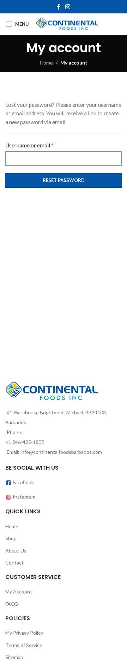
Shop (11, 538)
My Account (18, 591)
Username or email (29, 145)
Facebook (23, 482)
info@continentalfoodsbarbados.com (61, 452)
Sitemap (14, 657)
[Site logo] (67, 23)
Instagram (24, 497)
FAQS (11, 604)
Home (46, 63)
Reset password (64, 180)
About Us (15, 551)
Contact (14, 563)
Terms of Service (23, 645)
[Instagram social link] (67, 6)
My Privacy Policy (24, 633)
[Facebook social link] (59, 6)
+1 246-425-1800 (24, 442)
